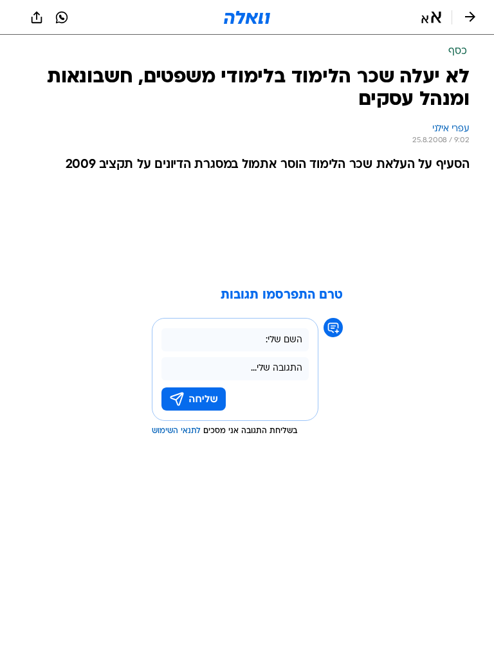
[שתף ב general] (37, 17)
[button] (431, 17)
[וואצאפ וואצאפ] (61, 17)
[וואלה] (247, 17)
